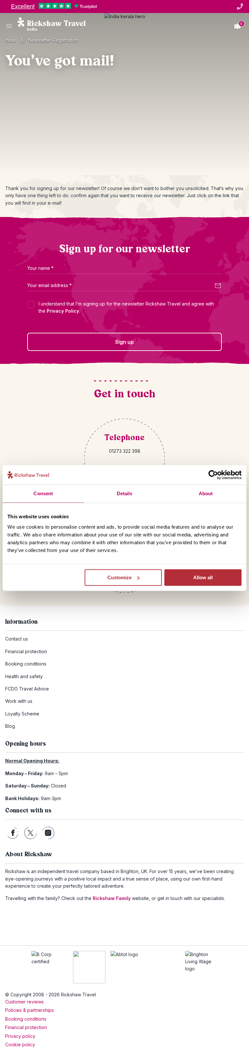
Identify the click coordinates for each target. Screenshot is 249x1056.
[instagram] (48, 833)
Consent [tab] (43, 493)
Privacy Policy (63, 311)
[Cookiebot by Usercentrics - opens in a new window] (213, 475)
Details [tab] (125, 493)
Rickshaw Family (112, 898)
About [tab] (206, 493)
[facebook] (12, 833)
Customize (119, 577)
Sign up (124, 342)
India (10, 40)
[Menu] (9, 26)
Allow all (203, 577)
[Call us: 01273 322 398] (240, 6)
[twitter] (30, 833)
